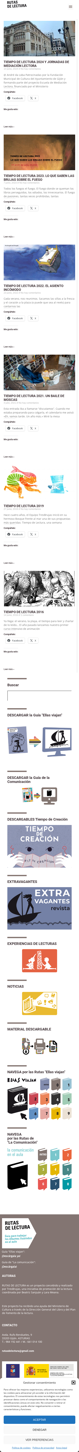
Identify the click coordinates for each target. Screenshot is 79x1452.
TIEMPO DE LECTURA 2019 (24, 506)
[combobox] (39, 696)
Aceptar (39, 1419)
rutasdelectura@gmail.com (18, 1350)
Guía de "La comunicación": (19, 1262)
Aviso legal (61, 1447)
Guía (13, 1251)
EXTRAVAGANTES (22, 881)
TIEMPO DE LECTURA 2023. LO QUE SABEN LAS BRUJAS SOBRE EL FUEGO (39, 178)
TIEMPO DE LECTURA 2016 (24, 612)
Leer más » (9, 126)
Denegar (39, 1429)
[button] (73, 1382)
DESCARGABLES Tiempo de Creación (37, 819)
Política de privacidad (43, 1447)
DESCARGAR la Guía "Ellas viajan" (34, 715)
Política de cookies (21, 1447)
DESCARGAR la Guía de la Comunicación (28, 779)
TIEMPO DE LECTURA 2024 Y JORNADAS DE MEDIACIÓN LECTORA (36, 64)
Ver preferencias (39, 1439)
